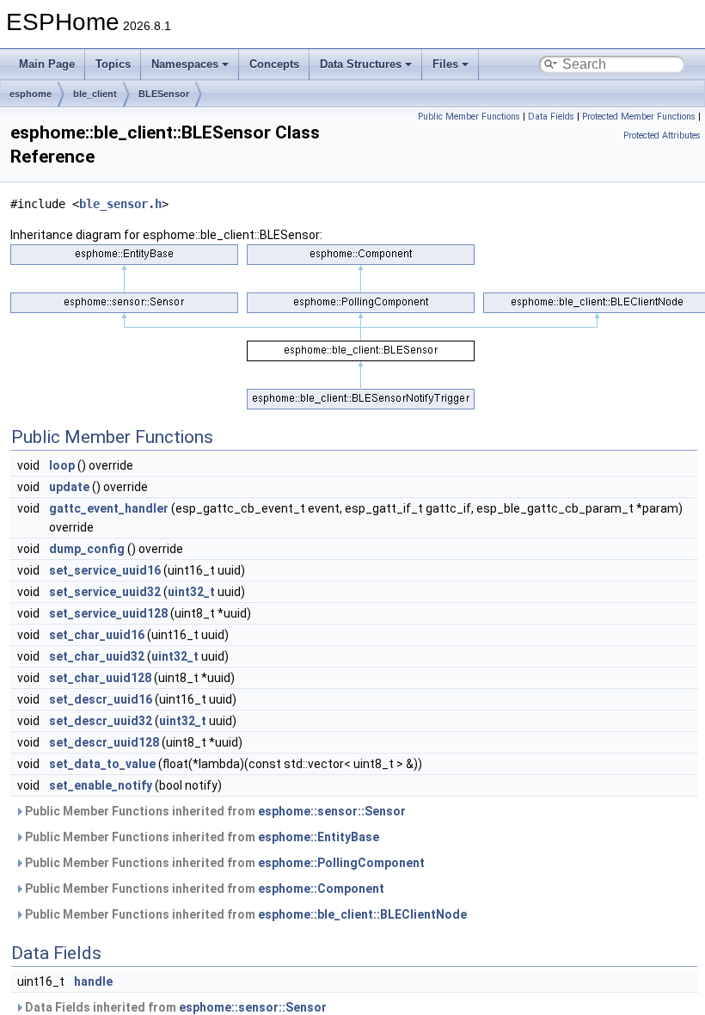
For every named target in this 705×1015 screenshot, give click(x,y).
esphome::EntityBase (318, 837)
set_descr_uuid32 (100, 721)
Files (445, 64)
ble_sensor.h (120, 204)
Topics (113, 64)
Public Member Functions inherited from (214, 811)
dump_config (87, 549)
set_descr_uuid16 (100, 699)
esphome (30, 94)
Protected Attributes (662, 135)
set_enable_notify (100, 785)
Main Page (47, 64)
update (69, 487)
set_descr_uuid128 (104, 742)
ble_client (95, 94)
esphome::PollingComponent (341, 863)
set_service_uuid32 (105, 592)
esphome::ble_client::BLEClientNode (362, 914)
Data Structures (361, 64)
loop (62, 465)
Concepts (274, 64)
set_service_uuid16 (105, 570)
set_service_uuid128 (108, 613)
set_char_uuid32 (96, 656)
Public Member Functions (469, 116)
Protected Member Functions (639, 116)
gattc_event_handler (109, 508)
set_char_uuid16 (96, 635)
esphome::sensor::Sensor (332, 811)
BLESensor (163, 94)
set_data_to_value (102, 764)
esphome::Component (321, 888)
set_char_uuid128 (100, 678)
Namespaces (184, 64)
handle (93, 981)
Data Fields (551, 116)
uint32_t (191, 592)
